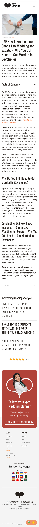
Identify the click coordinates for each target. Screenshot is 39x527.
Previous (6, 285)
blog (13, 38)
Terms (20, 507)
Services (9, 436)
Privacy (35, 504)
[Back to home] (12, 6)
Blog (7, 439)
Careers (9, 448)
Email (23, 439)
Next (34, 285)
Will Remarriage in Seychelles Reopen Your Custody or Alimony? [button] (16, 345)
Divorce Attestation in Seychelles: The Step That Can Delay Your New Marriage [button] (16, 310)
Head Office (26, 443)
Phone (24, 436)
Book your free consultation (19, 422)
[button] (33, 6)
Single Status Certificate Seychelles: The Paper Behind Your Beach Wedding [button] (18, 329)
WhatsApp (25, 446)
